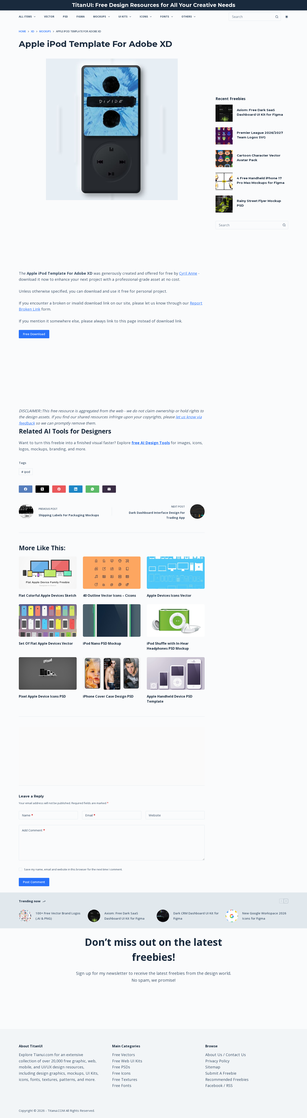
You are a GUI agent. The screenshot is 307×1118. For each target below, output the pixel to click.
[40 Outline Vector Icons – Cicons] (112, 572)
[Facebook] (25, 489)
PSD (65, 16)
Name (27, 815)
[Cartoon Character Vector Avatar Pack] (224, 158)
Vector (49, 16)
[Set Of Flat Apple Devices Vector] (48, 620)
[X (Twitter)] (42, 489)
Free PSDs (121, 1066)
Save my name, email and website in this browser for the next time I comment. (73, 869)
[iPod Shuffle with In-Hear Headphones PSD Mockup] (176, 620)
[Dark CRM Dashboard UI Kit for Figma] (163, 916)
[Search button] (277, 17)
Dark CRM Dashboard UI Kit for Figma (196, 915)
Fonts (164, 16)
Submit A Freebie (220, 1073)
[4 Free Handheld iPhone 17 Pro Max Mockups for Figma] (224, 181)
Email (90, 815)
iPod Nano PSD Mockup (102, 643)
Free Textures (124, 1079)
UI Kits (122, 16)
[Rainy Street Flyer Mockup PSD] (224, 204)
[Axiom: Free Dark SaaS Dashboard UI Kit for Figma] (224, 113)
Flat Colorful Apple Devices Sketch (47, 595)
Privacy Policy (217, 1060)
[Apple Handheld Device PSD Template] (176, 673)
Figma (80, 16)
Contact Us (236, 1054)
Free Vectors (123, 1054)
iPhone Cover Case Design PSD (108, 696)
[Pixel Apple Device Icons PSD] (48, 673)
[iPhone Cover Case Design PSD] (112, 673)
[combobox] (248, 225)
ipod (25, 472)
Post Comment (34, 882)
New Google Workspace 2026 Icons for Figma (264, 915)
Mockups (99, 16)
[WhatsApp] (92, 489)
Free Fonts (121, 1085)
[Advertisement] (112, 235)
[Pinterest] (59, 489)
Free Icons (121, 1073)
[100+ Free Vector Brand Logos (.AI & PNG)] (25, 916)
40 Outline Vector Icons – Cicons (109, 595)
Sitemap (212, 1066)
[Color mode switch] (286, 16)
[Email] (109, 489)
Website (155, 815)
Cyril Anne (188, 273)
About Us (213, 1054)
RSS (229, 1085)
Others (186, 16)
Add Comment (33, 830)
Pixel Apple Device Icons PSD (42, 696)
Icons (144, 16)
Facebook (214, 1085)
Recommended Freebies (227, 1079)
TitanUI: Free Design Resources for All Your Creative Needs (153, 5)
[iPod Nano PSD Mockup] (112, 620)
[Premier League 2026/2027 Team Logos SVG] (224, 135)
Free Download (34, 334)
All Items (25, 16)
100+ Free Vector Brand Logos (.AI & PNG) (58, 915)
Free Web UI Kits (127, 1060)
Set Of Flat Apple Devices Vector (46, 643)
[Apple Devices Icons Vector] (176, 572)
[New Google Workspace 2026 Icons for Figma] (232, 916)
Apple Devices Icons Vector (169, 595)
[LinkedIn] (75, 489)
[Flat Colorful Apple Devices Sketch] (48, 572)
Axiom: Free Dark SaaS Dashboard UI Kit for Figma (124, 915)
